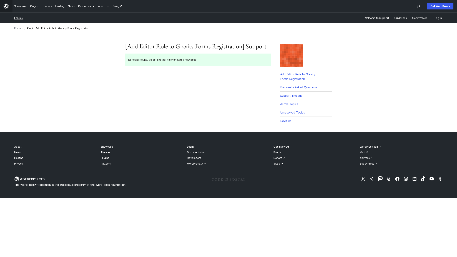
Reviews (285, 121)
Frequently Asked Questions (298, 87)
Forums (18, 17)
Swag (278, 163)
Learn (190, 146)
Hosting (18, 157)
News (17, 152)
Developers (194, 157)
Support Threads (291, 95)
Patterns (106, 163)
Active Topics (289, 104)
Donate (279, 157)
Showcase (107, 146)
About (17, 146)
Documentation (196, 152)
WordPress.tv (196, 163)
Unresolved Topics (292, 112)
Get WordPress (440, 6)
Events (277, 152)
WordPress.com (370, 146)
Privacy (18, 163)
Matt (364, 152)
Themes (105, 152)
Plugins (105, 157)
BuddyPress (368, 163)
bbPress (366, 157)
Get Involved (281, 146)
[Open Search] (418, 6)
